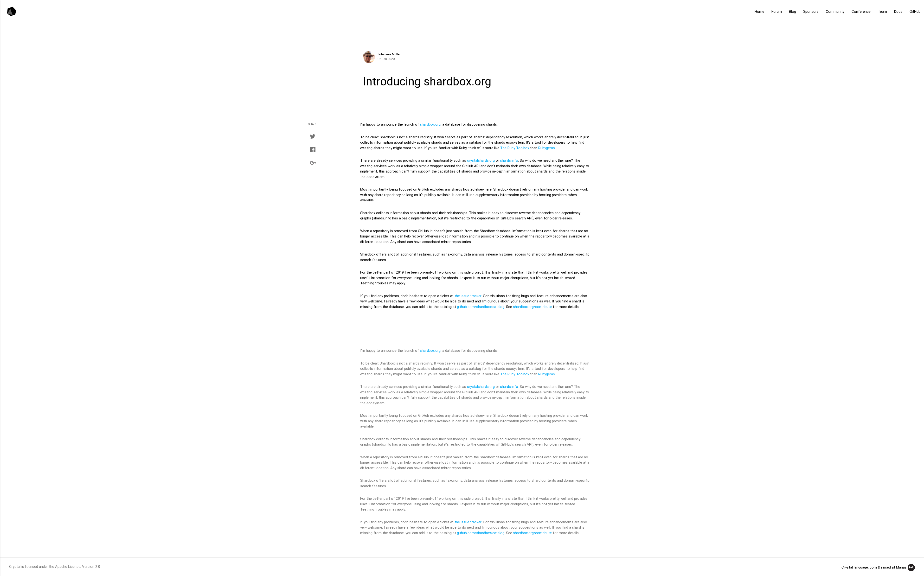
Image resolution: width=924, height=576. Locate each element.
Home (759, 11)
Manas (901, 567)
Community (835, 11)
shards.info (509, 160)
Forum (776, 11)
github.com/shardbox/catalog (480, 306)
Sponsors (811, 11)
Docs (898, 11)
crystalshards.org (481, 160)
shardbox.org (430, 124)
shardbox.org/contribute (532, 306)
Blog (792, 11)
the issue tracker (468, 296)
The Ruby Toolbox (514, 148)
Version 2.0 (91, 566)
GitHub (915, 11)
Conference (861, 11)
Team (882, 11)
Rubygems (546, 148)
